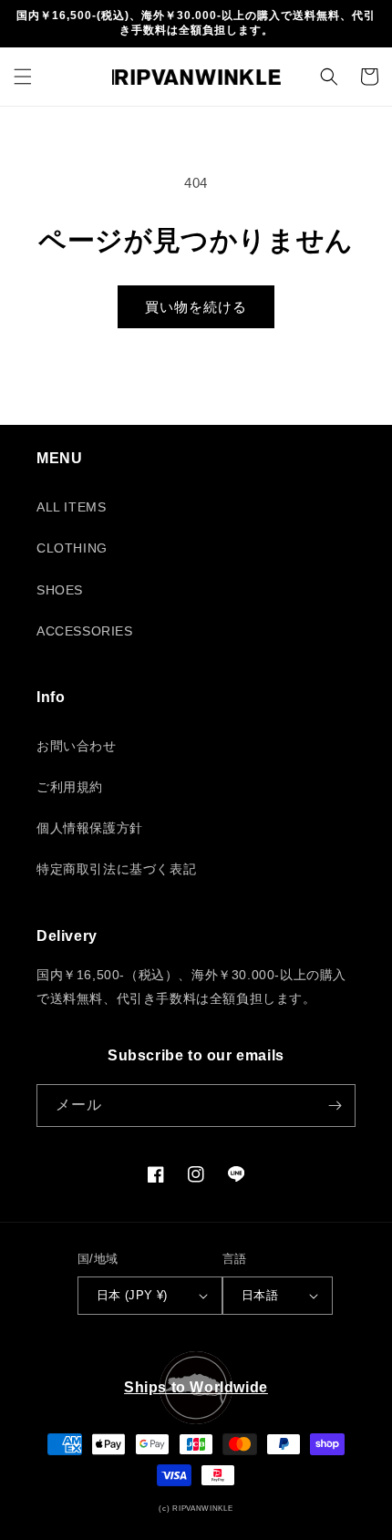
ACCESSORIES (84, 631)
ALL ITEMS (71, 507)
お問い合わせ (76, 746)
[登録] (335, 1105)
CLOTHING (72, 548)
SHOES (59, 590)
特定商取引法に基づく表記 (116, 869)
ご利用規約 (69, 787)
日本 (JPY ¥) (132, 1295)
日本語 (260, 1295)
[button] (23, 77)
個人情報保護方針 (89, 828)
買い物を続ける (196, 307)
